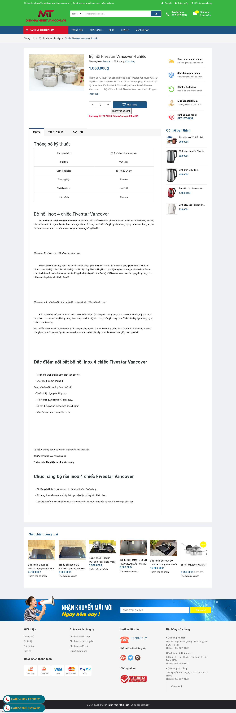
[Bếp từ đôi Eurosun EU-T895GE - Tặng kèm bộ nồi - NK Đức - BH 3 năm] (163, 548)
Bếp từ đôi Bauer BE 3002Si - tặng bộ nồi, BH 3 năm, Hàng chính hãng (41, 568)
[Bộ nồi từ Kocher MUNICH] (194, 550)
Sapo (147, 705)
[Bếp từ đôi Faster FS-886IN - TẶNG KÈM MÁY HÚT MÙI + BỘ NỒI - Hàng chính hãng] (133, 548)
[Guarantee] (133, 678)
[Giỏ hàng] (195, 14)
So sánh (4, 711)
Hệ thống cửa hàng (203, 3)
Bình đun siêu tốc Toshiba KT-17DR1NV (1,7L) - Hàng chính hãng (192, 151)
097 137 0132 (179, 15)
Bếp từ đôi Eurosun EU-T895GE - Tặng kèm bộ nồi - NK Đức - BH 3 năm (163, 564)
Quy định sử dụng (78, 651)
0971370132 (139, 638)
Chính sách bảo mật (80, 636)
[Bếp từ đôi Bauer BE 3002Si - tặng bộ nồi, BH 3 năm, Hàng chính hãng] (41, 550)
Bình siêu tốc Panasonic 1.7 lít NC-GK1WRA (191, 205)
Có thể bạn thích (178, 130)
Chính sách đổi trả (79, 646)
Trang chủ (29, 636)
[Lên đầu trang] (230, 693)
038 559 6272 (182, 663)
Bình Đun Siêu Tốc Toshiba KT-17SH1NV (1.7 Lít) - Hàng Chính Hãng (192, 170)
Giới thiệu (28, 641)
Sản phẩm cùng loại (43, 534)
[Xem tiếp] (94, 94)
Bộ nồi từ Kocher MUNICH (193, 564)
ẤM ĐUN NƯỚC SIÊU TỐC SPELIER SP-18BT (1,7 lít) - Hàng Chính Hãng (192, 137)
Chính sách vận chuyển (81, 641)
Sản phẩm (29, 646)
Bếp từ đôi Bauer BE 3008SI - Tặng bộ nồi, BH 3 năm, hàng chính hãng (72, 568)
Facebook (176, 686)
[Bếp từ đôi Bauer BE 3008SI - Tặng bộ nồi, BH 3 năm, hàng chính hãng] (72, 550)
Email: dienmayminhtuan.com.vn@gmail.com (93, 3)
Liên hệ (27, 651)
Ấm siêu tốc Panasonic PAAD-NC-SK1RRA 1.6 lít (191, 188)
